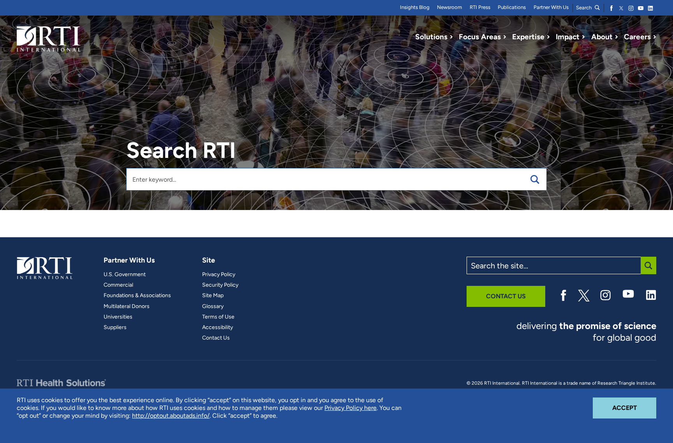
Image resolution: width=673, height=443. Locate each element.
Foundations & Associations (137, 295)
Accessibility (217, 327)
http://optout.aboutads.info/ (171, 415)
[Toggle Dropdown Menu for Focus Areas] (504, 37)
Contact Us (216, 338)
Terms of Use (218, 317)
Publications (512, 7)
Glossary (213, 306)
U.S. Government (125, 274)
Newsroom (449, 7)
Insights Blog (415, 7)
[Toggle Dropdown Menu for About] (616, 37)
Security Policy (220, 285)
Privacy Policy (218, 274)
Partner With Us (551, 7)
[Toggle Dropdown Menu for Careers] (654, 37)
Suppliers (115, 327)
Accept (634, 407)
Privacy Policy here (350, 407)
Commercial (118, 285)
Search (584, 8)
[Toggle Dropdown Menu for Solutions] (451, 37)
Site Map (213, 295)
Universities (118, 317)
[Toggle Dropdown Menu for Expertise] (548, 37)
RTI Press (480, 7)
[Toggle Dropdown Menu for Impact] (583, 37)
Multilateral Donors (127, 306)
